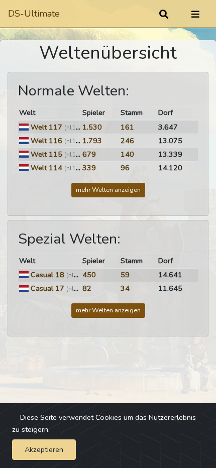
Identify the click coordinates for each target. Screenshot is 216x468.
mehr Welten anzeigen (108, 189)
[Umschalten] (195, 14)
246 (127, 141)
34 (125, 288)
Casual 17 (47, 288)
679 (89, 154)
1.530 (92, 127)
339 (89, 168)
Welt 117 (46, 127)
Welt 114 (46, 168)
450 (89, 275)
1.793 (92, 141)
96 (125, 168)
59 (125, 275)
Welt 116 (46, 141)
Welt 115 (46, 154)
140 (127, 154)
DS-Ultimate (34, 14)
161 (127, 127)
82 (86, 288)
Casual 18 (47, 275)
